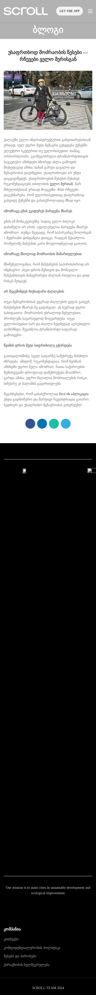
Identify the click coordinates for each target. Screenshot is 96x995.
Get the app (70, 11)
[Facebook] (30, 424)
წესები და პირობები (20, 956)
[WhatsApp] (54, 424)
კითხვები (11, 939)
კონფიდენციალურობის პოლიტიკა (32, 948)
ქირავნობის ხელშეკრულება (26, 965)
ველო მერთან (61, 184)
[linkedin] (42, 424)
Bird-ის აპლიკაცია (74, 394)
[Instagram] (48, 863)
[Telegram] (66, 424)
